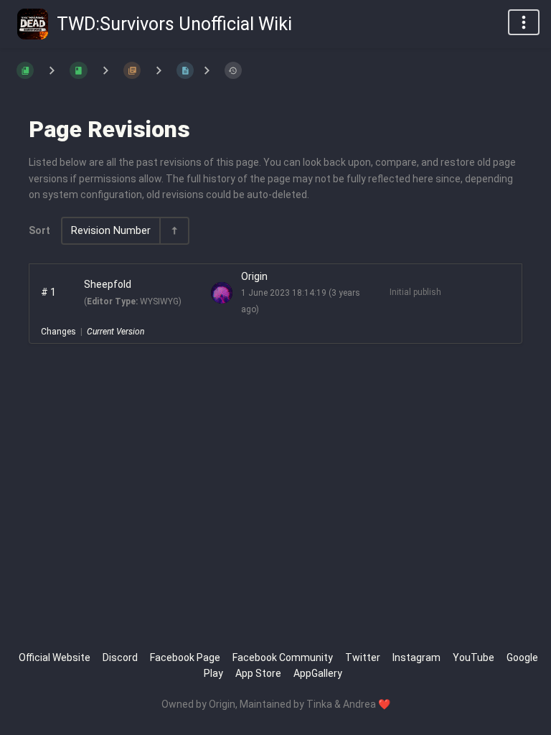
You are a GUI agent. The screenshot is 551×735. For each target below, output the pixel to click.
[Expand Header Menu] (524, 22)
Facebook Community (282, 657)
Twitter (362, 657)
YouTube (473, 657)
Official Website (54, 657)
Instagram (416, 657)
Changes (58, 332)
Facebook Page (185, 657)
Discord (120, 657)
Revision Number (111, 231)
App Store (258, 673)
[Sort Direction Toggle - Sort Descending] (173, 230)
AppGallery (317, 673)
